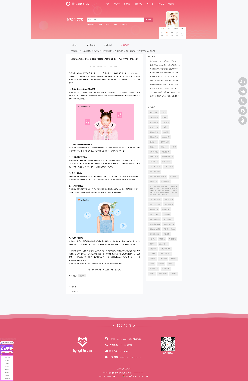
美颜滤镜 (152, 258)
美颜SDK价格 (154, 137)
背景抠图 (166, 234)
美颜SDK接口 (154, 157)
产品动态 (108, 45)
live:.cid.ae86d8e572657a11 (129, 339)
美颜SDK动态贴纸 (155, 204)
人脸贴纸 (173, 258)
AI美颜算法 (172, 239)
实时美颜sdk (173, 176)
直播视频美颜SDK (169, 229)
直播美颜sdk (163, 258)
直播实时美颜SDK (155, 199)
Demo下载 (150, 4)
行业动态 (161, 4)
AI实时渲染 (165, 122)
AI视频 (164, 117)
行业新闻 (91, 45)
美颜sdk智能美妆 (169, 224)
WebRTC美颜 (153, 112)
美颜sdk (152, 273)
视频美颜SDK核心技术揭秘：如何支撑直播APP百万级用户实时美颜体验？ (172, 65)
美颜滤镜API (166, 152)
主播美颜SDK (154, 161)
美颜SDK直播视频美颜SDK (158, 176)
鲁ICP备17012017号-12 (108, 376)
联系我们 (171, 4)
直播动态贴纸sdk (155, 224)
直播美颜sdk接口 (155, 234)
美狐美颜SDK (76, 51)
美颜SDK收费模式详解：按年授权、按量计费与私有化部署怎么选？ (170, 96)
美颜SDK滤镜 (166, 161)
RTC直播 (166, 132)
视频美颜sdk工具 (155, 219)
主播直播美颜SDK (155, 166)
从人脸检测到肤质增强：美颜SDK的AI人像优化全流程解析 (168, 88)
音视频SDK (164, 147)
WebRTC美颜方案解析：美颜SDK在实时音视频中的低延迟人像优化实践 (171, 80)
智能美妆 (162, 239)
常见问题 (125, 45)
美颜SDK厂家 (154, 127)
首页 (107, 4)
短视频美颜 (153, 249)
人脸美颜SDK (154, 209)
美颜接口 (161, 263)
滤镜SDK (152, 244)
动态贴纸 (173, 273)
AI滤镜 (174, 147)
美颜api (152, 263)
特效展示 (127, 4)
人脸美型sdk (153, 181)
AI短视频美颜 (154, 117)
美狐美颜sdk (165, 209)
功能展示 (117, 4)
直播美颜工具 (154, 268)
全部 (74, 45)
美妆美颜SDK (165, 181)
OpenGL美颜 (166, 137)
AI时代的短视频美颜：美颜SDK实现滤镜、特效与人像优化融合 (169, 92)
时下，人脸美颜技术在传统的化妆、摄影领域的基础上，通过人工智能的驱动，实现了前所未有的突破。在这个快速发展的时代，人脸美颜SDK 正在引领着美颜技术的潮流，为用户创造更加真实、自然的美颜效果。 (163, 190)
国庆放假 (152, 254)
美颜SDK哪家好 (154, 132)
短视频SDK (153, 147)
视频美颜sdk (165, 268)
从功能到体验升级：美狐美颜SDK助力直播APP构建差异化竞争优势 (170, 61)
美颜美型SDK (169, 199)
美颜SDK (82, 276)
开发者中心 (138, 4)
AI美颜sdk (167, 214)
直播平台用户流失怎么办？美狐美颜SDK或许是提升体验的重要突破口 (171, 76)
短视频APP (153, 142)
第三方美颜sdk (168, 219)
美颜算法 (170, 263)
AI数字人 (165, 127)
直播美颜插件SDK (167, 157)
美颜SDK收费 (165, 142)
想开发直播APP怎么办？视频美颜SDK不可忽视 (164, 73)
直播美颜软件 (162, 273)
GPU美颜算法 (154, 122)
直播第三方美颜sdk (165, 254)
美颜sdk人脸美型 (155, 214)
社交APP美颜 (154, 152)
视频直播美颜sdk (155, 171)
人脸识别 (152, 239)
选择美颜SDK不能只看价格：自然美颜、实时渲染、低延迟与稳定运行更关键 (173, 84)
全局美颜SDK (169, 166)
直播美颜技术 (169, 204)
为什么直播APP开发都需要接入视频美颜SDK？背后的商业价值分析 (170, 69)
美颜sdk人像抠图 (155, 229)
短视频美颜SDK (165, 249)
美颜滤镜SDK (163, 244)
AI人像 (164, 112)
